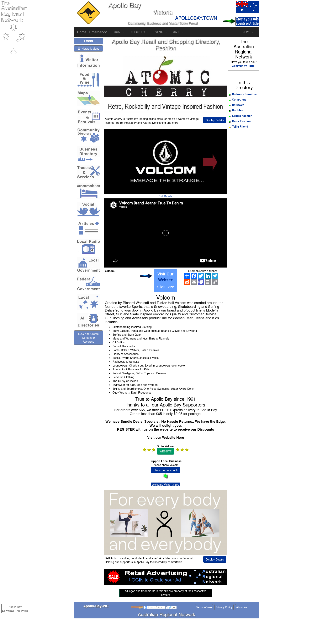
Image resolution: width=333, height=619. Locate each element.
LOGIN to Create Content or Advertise (88, 337)
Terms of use (204, 607)
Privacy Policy (224, 607)
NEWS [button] (246, 32)
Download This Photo (15, 610)
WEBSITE (166, 451)
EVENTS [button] (159, 32)
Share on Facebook (166, 470)
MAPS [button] (177, 32)
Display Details (215, 120)
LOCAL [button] (117, 32)
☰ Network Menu (88, 48)
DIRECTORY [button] (138, 32)
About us (241, 607)
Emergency (98, 31)
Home (81, 31)
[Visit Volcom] (165, 280)
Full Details (165, 196)
